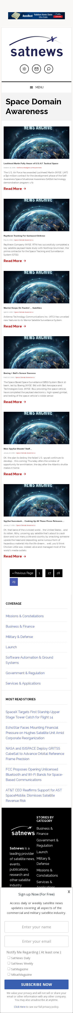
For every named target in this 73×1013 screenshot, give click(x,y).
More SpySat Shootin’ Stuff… (18, 449)
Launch (11, 647)
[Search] (48, 68)
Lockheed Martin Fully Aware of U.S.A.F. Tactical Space (31, 163)
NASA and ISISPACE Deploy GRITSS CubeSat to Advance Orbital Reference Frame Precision (35, 754)
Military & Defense (19, 637)
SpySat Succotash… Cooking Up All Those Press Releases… (34, 521)
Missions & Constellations (25, 616)
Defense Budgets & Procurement (29, 168)
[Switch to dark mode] (24, 68)
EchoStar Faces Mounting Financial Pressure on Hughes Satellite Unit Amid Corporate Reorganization (35, 733)
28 (59, 573)
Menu (39, 87)
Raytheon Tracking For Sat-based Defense (24, 236)
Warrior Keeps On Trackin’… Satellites (23, 308)
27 (50, 573)
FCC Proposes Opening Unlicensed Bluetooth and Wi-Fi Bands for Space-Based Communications (34, 774)
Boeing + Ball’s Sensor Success (20, 373)
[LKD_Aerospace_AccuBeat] (36, 17)
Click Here (20, 1007)
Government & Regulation (25, 673)
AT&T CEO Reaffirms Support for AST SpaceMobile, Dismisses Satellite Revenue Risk (34, 795)
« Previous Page (22, 574)
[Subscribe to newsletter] (36, 68)
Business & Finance (20, 626)
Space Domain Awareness (23, 240)
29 (15, 581)
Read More (13, 189)
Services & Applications (23, 683)
